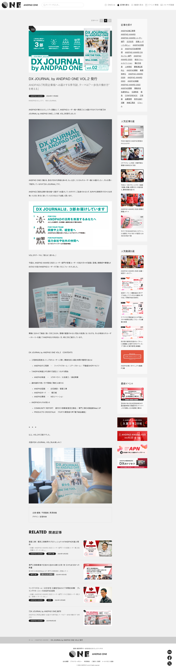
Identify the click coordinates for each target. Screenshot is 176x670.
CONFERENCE (131, 95)
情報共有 (137, 88)
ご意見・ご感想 (96, 661)
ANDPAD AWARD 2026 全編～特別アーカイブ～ (132, 272)
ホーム (31, 640)
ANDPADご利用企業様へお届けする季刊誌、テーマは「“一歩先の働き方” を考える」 (54, 616)
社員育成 (135, 92)
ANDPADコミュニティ (37, 100)
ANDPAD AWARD (128, 34)
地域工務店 (131, 103)
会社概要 (65, 661)
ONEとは (111, 5)
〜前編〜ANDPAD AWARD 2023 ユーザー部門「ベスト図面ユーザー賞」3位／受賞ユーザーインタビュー (54, 549)
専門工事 (51, 553)
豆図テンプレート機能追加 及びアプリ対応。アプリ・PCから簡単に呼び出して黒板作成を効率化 (132, 295)
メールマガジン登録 (107, 661)
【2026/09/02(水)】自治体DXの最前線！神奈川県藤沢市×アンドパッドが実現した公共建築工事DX (132, 406)
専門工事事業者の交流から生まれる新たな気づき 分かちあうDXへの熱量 (54, 566)
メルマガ (168, 5)
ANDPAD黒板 (132, 70)
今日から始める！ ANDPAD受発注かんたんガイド (132, 142)
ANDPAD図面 (126, 88)
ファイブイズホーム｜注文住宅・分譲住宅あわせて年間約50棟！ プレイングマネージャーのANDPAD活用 (54, 589)
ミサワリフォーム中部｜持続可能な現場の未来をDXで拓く (132, 164)
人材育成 (128, 67)
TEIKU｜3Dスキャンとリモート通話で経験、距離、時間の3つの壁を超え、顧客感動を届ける (132, 187)
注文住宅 (130, 41)
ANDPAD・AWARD (37, 96)
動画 (138, 5)
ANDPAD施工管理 (128, 31)
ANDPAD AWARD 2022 (130, 85)
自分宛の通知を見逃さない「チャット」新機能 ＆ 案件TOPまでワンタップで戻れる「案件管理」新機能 (132, 344)
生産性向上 (125, 92)
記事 (124, 5)
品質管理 (128, 99)
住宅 (49, 600)
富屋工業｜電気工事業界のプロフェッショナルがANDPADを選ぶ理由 (54, 543)
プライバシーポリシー (76, 661)
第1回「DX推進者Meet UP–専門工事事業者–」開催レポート (48, 571)
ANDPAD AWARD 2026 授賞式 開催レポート (132, 210)
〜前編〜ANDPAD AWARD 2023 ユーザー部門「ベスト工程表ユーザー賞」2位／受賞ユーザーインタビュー (54, 596)
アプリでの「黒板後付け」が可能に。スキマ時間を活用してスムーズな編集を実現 (132, 320)
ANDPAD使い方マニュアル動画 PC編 (132, 367)
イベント (153, 5)
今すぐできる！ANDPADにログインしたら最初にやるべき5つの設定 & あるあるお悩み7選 (132, 233)
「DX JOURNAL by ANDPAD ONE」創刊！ (45, 611)
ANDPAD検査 (133, 81)
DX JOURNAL (51, 100)
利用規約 (87, 661)
